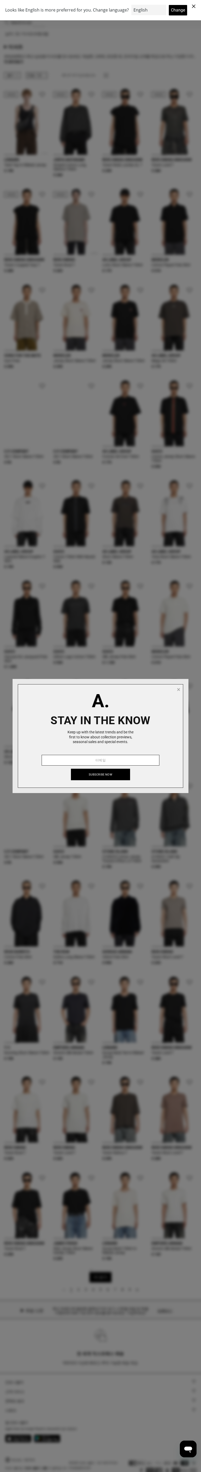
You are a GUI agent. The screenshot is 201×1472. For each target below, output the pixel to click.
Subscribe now (100, 774)
